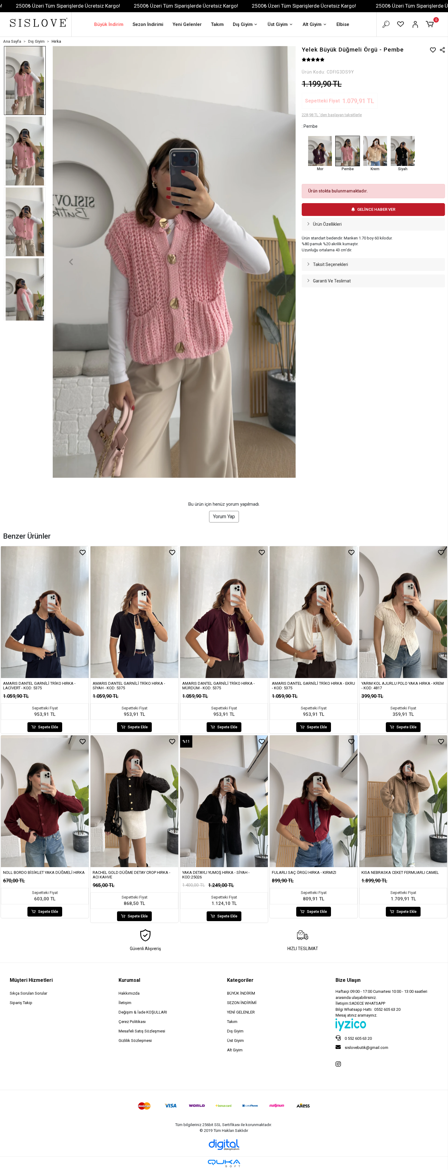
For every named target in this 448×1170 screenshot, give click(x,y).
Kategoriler (240, 980)
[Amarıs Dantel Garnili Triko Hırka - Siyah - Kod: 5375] (134, 612)
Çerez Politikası (132, 1021)
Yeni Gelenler (187, 24)
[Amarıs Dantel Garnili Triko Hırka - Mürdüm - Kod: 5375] (224, 612)
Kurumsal (129, 980)
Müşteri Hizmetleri (31, 980)
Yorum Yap (224, 516)
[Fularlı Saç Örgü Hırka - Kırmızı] (313, 801)
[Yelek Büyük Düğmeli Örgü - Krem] (375, 151)
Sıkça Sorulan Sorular (28, 993)
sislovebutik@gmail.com (366, 1047)
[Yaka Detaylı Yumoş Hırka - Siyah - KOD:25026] (224, 801)
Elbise (342, 24)
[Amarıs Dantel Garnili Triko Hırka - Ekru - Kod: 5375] (313, 612)
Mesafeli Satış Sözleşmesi (142, 1031)
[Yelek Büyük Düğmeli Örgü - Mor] (320, 151)
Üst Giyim (278, 24)
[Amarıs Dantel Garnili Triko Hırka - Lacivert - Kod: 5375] (45, 612)
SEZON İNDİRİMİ (242, 1002)
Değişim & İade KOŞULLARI (143, 1012)
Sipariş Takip (21, 1002)
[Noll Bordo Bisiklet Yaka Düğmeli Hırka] (45, 801)
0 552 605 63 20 (358, 1038)
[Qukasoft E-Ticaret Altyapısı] (224, 1163)
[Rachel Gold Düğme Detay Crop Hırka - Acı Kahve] (134, 801)
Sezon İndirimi (148, 24)
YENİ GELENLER (241, 1012)
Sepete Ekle (48, 727)
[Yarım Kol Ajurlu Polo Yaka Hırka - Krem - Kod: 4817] (403, 612)
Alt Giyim (312, 24)
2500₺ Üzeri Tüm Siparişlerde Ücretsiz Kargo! (68, 6)
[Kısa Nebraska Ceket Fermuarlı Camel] (403, 801)
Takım (217, 24)
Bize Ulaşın (348, 980)
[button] (431, 24)
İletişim (125, 1002)
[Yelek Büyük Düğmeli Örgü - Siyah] (402, 151)
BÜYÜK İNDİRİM (241, 993)
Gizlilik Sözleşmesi (135, 1040)
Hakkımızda (129, 993)
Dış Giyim (243, 24)
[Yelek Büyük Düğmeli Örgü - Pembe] (347, 151)
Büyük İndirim (108, 24)
